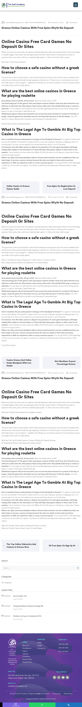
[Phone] (69, 704)
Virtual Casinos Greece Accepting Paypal (16, 124)
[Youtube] (63, 677)
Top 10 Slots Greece (9, 345)
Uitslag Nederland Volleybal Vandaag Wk (28, 606)
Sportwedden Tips (20, 596)
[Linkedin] (67, 677)
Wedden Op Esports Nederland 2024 (27, 616)
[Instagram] (59, 677)
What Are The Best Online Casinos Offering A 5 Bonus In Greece (24, 526)
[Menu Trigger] (75, 4)
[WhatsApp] (42, 704)
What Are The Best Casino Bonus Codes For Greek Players (22, 528)
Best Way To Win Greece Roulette (14, 62)
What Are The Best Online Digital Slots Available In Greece (22, 412)
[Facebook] (54, 677)
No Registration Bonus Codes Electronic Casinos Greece (21, 443)
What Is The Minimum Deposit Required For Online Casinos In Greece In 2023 (28, 260)
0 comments (73, 22)
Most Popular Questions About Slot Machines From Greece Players (25, 263)
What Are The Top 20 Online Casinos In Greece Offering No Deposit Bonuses (29, 440)
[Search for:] (41, 568)
